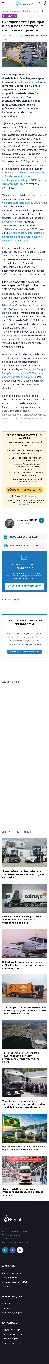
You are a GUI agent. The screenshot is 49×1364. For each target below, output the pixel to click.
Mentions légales (11, 1235)
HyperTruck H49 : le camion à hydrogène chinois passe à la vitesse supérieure (22, 1192)
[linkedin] (5, 1250)
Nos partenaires (9, 1277)
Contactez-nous (24, 505)
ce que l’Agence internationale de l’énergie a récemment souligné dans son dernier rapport (23, 237)
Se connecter (31, 496)
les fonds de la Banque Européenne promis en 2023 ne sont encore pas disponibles (24, 373)
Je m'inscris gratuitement (24, 586)
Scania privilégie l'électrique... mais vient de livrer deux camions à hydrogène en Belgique (21, 919)
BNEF (16, 600)
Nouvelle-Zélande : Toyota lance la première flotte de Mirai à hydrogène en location (23, 874)
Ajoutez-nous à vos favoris (35, 36)
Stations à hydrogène (12, 1312)
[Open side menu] (3, 3)
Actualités (6, 1303)
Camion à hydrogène (12, 1343)
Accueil (5, 11)
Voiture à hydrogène (12, 1330)
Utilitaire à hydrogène (12, 1334)
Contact (6, 1286)
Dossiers (6, 1308)
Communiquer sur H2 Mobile (16, 1282)
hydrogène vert (30, 82)
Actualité (16, 11)
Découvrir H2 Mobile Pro (24, 490)
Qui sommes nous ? (11, 1273)
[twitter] (20, 1250)
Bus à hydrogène (10, 1339)
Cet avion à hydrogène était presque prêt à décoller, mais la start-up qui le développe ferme (23, 965)
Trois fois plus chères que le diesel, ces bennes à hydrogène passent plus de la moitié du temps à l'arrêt (24, 1010)
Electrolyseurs (29, 11)
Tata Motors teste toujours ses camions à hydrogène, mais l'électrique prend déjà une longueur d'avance (24, 1104)
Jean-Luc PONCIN (27, 520)
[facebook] (12, 1250)
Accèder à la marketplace (24, 652)
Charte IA (7, 1238)
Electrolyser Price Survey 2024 (22, 202)
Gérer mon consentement (15, 1242)
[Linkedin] (41, 520)
